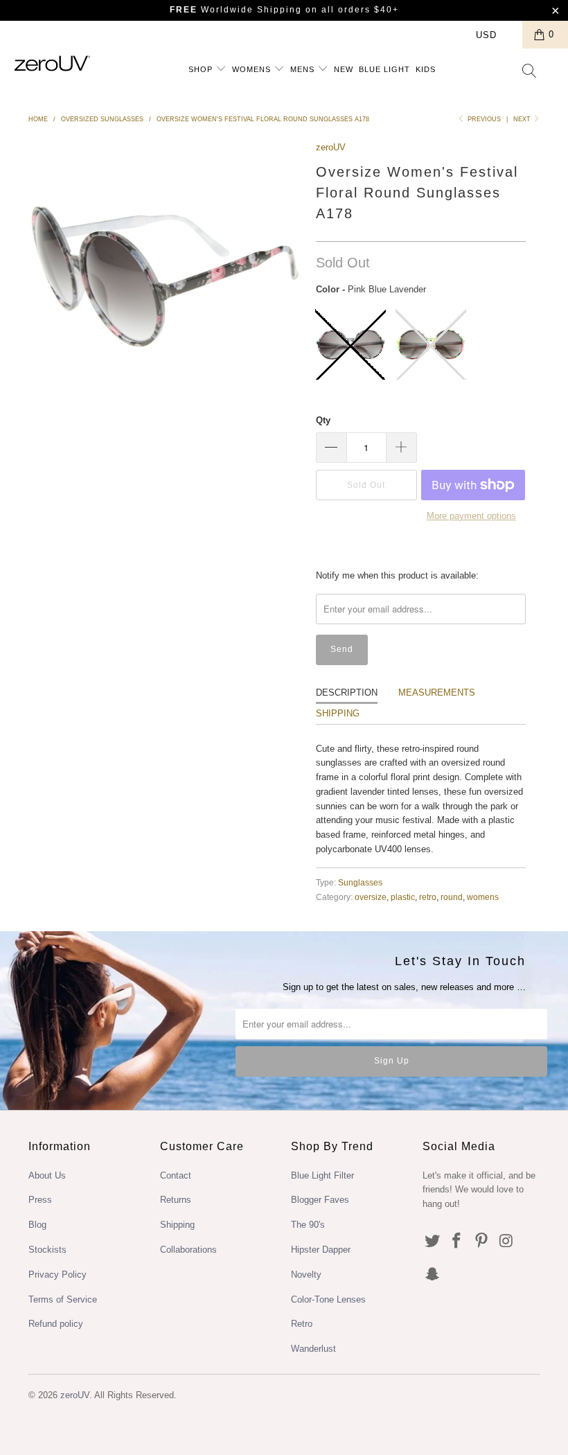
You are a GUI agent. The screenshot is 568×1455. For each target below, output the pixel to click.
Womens (253, 69)
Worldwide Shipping (236, 10)
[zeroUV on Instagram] (507, 1242)
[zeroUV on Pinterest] (482, 1242)
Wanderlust (313, 1348)
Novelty (306, 1274)
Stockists (47, 1249)
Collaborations (188, 1249)
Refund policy (55, 1324)
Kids (426, 69)
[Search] (530, 72)
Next (523, 119)
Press (40, 1199)
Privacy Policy (57, 1274)
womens (483, 896)
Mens (303, 69)
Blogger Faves (320, 1199)
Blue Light (384, 69)
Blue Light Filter (322, 1175)
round (452, 896)
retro (427, 896)
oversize (371, 896)
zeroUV (331, 147)
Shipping (338, 713)
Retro (301, 1324)
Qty (323, 420)
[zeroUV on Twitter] (433, 1242)
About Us (47, 1175)
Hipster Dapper (320, 1249)
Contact (175, 1175)
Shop (201, 69)
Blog (37, 1224)
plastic (403, 896)
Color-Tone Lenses (328, 1299)
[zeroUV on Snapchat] (433, 1275)
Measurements (436, 692)
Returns (175, 1199)
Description (347, 692)
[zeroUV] (52, 63)
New (343, 69)
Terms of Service (62, 1299)
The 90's (308, 1224)
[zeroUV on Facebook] (457, 1242)
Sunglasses (360, 882)
